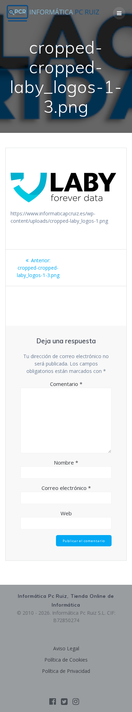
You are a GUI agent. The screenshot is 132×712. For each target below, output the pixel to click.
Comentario (66, 383)
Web (66, 513)
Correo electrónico (66, 487)
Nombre (66, 462)
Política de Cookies (66, 659)
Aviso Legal (66, 648)
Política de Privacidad (66, 671)
